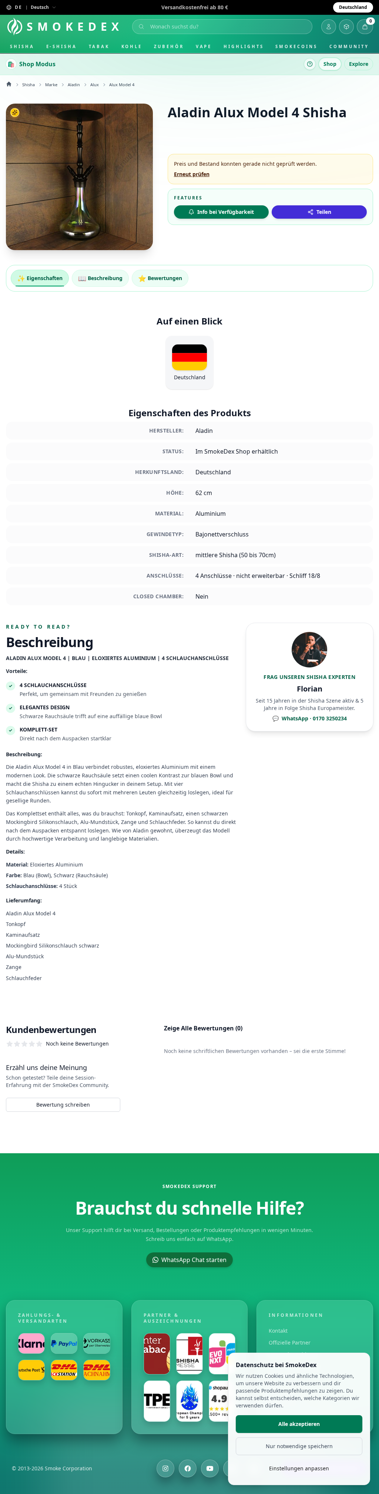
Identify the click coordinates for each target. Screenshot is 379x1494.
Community (349, 46)
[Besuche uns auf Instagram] (165, 1468)
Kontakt (278, 1330)
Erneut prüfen (191, 174)
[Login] (328, 26)
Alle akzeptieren (299, 1423)
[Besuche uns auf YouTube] (210, 1468)
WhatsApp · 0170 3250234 (309, 718)
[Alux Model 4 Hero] (79, 177)
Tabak (99, 46)
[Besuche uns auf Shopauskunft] (222, 1401)
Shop (329, 63)
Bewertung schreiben (63, 1104)
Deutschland (353, 7)
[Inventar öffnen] (346, 26)
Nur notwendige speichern (299, 1446)
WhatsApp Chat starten (194, 1260)
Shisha (22, 46)
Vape (204, 46)
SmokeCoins (296, 46)
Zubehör (169, 46)
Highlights (244, 46)
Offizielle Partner (290, 1342)
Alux (94, 84)
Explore (358, 63)
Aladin (74, 84)
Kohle (131, 46)
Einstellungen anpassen (299, 1468)
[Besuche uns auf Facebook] (188, 1468)
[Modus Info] (310, 64)
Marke (51, 84)
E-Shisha (61, 46)
